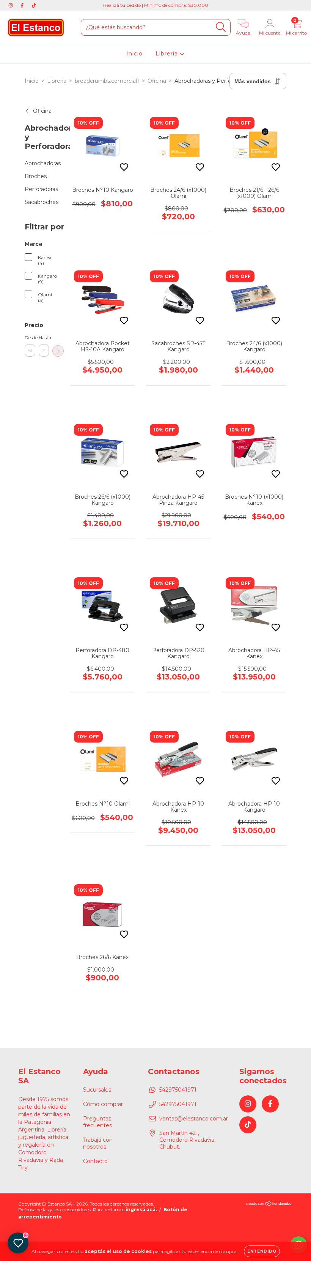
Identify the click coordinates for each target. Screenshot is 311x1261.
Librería (168, 53)
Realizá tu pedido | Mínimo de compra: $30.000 (155, 5)
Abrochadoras (43, 163)
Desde (30, 337)
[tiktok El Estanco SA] (34, 5)
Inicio (134, 53)
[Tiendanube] (269, 1204)
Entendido (261, 1251)
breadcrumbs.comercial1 (107, 80)
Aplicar (58, 351)
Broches (36, 176)
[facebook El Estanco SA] (22, 5)
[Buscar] (221, 27)
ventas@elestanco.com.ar (193, 1118)
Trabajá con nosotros (98, 1143)
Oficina (157, 80)
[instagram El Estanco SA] (11, 5)
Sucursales (97, 1089)
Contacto (95, 1161)
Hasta (44, 337)
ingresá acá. (141, 1209)
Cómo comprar (103, 1104)
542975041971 (177, 1089)
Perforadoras (41, 189)
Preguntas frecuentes (97, 1122)
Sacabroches (41, 202)
